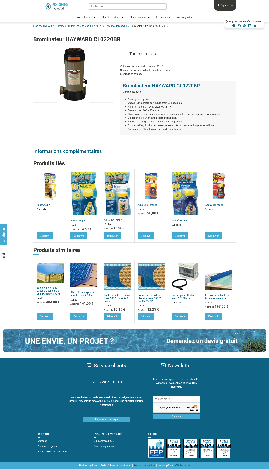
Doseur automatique (116, 26)
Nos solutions (84, 17)
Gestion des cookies (145, 465)
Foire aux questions (104, 446)
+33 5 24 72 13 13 (106, 382)
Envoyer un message (106, 419)
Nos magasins (184, 17)
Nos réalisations (111, 17)
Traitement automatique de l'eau (84, 26)
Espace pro (226, 5)
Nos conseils (163, 17)
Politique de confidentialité (52, 451)
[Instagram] (239, 25)
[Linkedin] (249, 25)
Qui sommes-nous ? (105, 440)
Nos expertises (138, 17)
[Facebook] (233, 25)
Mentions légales (47, 446)
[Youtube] (255, 25)
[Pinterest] (244, 25)
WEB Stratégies (182, 465)
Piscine (60, 26)
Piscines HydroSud (43, 26)
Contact (42, 440)
